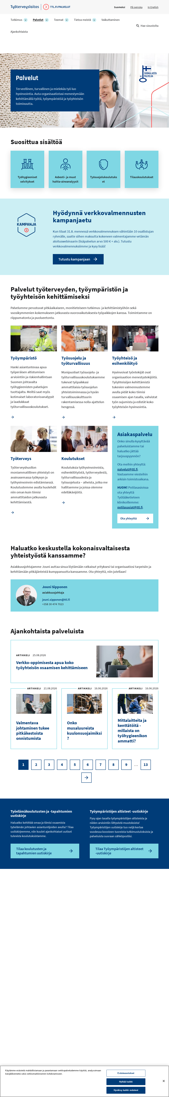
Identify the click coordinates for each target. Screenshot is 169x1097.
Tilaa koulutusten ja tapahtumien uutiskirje (34, 850)
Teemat (58, 20)
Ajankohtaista (19, 32)
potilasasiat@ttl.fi (130, 507)
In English (153, 7)
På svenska (136, 7)
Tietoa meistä (82, 20)
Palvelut (38, 20)
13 (147, 765)
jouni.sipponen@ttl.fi (56, 599)
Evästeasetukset (126, 1073)
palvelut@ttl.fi (127, 469)
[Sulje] (163, 1081)
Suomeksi (119, 7)
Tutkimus (16, 20)
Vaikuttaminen (110, 20)
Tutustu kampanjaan (74, 259)
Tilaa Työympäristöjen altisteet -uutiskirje (119, 850)
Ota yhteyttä (128, 518)
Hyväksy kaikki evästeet (126, 1090)
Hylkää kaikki (126, 1081)
